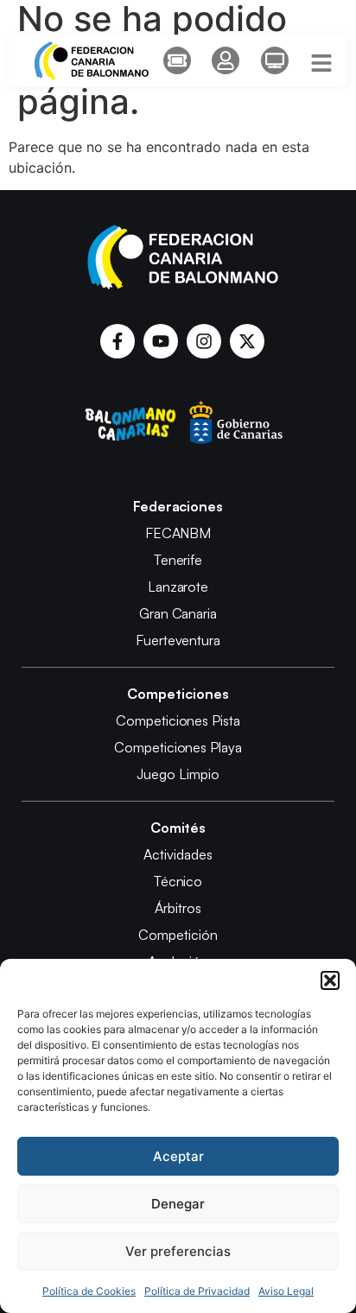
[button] (330, 980)
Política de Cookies (89, 1290)
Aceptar (178, 1156)
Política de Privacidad (197, 1290)
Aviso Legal (286, 1290)
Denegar (178, 1204)
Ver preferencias (178, 1251)
